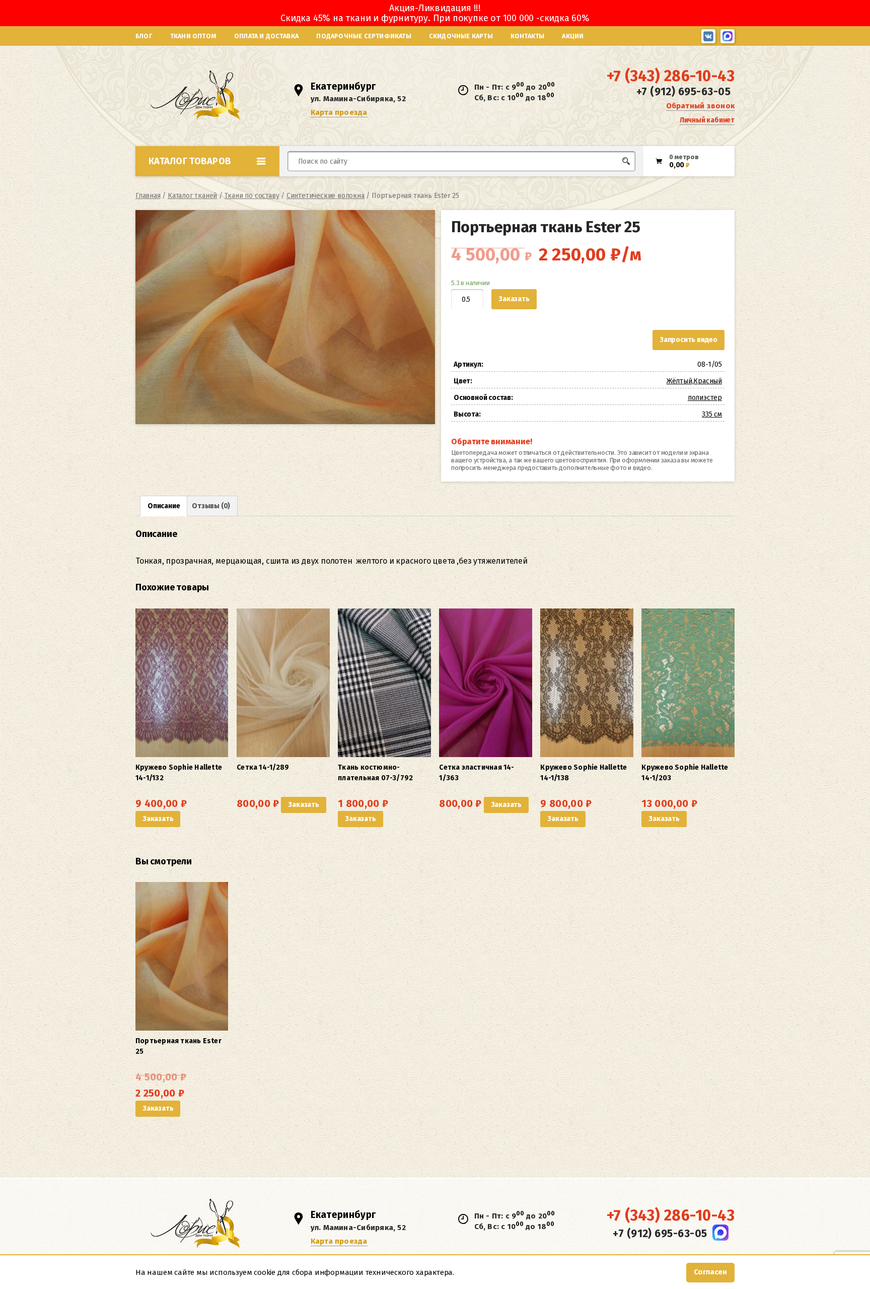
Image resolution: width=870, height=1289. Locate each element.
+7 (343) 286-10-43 (671, 76)
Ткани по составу (252, 195)
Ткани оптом (193, 36)
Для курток (451, 180)
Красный (707, 381)
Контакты (528, 36)
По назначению (213, 183)
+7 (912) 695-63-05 (683, 91)
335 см (712, 414)
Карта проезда (339, 112)
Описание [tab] (164, 506)
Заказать (513, 299)
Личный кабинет (707, 120)
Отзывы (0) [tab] (211, 506)
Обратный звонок (700, 105)
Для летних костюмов (336, 185)
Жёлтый (679, 381)
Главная (148, 195)
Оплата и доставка (266, 36)
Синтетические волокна (325, 195)
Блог (144, 36)
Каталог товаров (190, 161)
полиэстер (705, 397)
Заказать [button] (157, 819)
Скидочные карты (461, 36)
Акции (573, 36)
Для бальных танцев (604, 180)
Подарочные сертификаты (363, 36)
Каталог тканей (192, 195)
